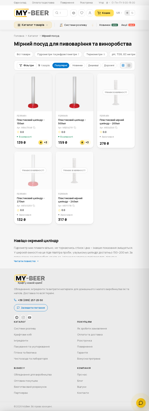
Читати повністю (25, 261)
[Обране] (81, 13)
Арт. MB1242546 (107, 127)
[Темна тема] (132, 12)
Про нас (82, 374)
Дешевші (93, 65)
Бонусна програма (88, 358)
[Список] (129, 65)
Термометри (95, 54)
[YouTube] (29, 317)
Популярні (61, 65)
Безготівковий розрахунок (30, 386)
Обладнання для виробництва (33, 374)
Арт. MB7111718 (65, 205)
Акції (127, 25)
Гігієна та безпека (25, 352)
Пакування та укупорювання (32, 346)
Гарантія (82, 352)
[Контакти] (141, 403)
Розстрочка (86, 2)
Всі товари (23, 54)
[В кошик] (46, 105)
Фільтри (28, 65)
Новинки (108, 25)
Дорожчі (109, 65)
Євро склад (20, 2)
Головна (19, 35)
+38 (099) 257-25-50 (30, 300)
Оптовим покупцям (26, 380)
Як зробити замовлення (92, 328)
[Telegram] (16, 317)
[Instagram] (23, 317)
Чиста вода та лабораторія (31, 358)
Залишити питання (33, 307)
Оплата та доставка (43, 2)
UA (118, 12)
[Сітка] (123, 65)
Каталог (33, 35)
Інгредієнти (21, 340)
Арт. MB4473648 (24, 127)
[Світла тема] (127, 12)
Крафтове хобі (23, 334)
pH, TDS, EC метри (124, 54)
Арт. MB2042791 (65, 127)
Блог (80, 380)
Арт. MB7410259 (24, 205)
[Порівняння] (73, 13)
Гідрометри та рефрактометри (58, 54)
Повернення (67, 2)
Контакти (83, 392)
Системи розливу (75, 25)
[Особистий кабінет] (90, 13)
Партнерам (21, 392)
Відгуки (81, 386)
